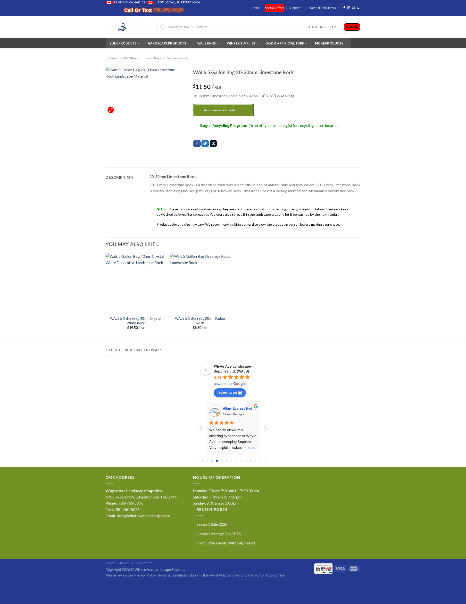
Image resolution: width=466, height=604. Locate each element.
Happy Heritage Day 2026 (219, 533)
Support (294, 8)
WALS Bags (206, 43)
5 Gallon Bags (151, 58)
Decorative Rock (177, 58)
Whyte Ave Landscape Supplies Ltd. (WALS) (232, 368)
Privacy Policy (145, 575)
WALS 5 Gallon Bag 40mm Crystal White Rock (135, 320)
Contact (144, 563)
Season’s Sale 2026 (212, 524)
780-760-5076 (168, 10)
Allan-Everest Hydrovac (242, 408)
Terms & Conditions (172, 575)
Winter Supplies (241, 43)
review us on (227, 392)
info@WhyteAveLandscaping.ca (143, 515)
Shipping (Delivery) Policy (208, 575)
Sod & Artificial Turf (285, 43)
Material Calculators (322, 8)
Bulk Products (123, 43)
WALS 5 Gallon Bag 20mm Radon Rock (200, 320)
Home (255, 8)
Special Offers (274, 8)
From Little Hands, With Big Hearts (226, 543)
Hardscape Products (167, 43)
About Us (126, 563)
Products (112, 58)
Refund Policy (246, 575)
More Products (329, 43)
